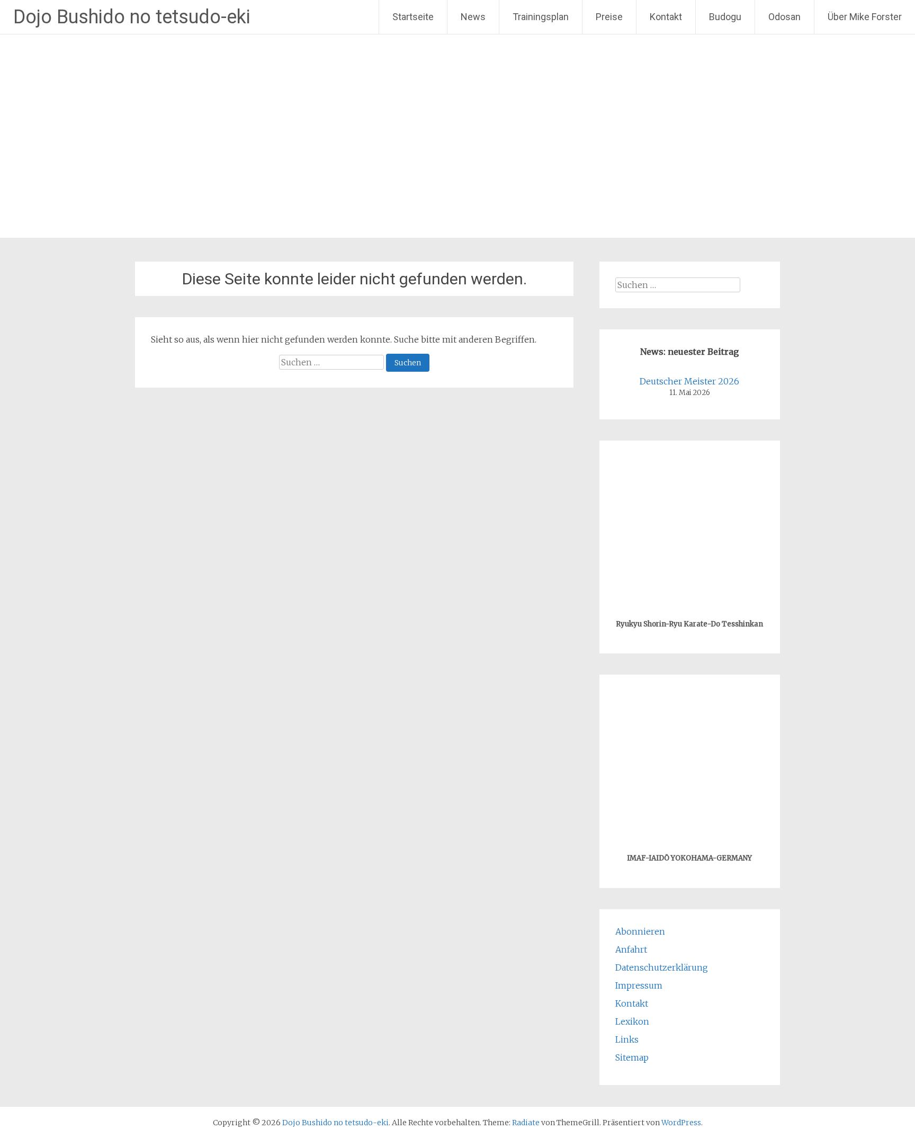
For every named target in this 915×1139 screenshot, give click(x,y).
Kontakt (666, 16)
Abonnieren (640, 931)
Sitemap (632, 1057)
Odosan (784, 16)
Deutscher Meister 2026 (689, 381)
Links (627, 1039)
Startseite (413, 16)
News (473, 16)
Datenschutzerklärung (661, 967)
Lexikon (632, 1021)
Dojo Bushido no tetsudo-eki (131, 17)
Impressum (638, 985)
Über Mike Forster (865, 16)
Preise (609, 16)
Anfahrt (631, 949)
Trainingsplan (541, 16)
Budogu (725, 16)
